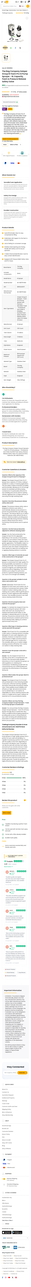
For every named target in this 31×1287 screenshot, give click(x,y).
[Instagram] (6, 1277)
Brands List (5, 1128)
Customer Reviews (7, 1131)
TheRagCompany (7, 13)
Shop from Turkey (8, 1263)
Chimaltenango (6, 1215)
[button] (17, 2)
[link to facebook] (15, 48)
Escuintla (4, 1209)
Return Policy (6, 1134)
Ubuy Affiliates (6, 1148)
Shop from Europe (20, 1263)
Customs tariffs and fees (9, 1106)
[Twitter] (13, 1277)
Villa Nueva (5, 1203)
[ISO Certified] (18, 1247)
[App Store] (7, 1233)
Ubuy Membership (7, 1115)
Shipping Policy (6, 1109)
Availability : (6, 95)
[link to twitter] (20, 48)
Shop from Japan (8, 1258)
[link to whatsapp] (11, 48)
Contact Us (5, 1092)
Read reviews (7, 866)
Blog (3, 1146)
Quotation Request (8, 1095)
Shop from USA (7, 1256)
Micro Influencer (7, 1112)
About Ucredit (6, 1140)
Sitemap (4, 1101)
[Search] (27, 6)
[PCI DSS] (6, 1247)
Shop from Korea (8, 1260)
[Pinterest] (16, 1277)
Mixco (3, 1200)
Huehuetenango (7, 1217)
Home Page (5, 10)
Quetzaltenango (7, 1206)
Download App (6, 1126)
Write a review (6, 813)
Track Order (5, 1103)
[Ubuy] (6, 2)
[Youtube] (10, 1277)
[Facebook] (3, 1277)
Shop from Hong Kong (21, 1258)
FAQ (3, 1137)
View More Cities (7, 1220)
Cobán (4, 1212)
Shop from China (19, 1260)
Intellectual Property (8, 1098)
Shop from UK (17, 1256)
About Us (5, 1089)
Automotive (12, 10)
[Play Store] (17, 1233)
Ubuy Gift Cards (7, 1143)
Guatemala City (7, 1197)
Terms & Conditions (8, 1271)
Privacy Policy (20, 1271)
